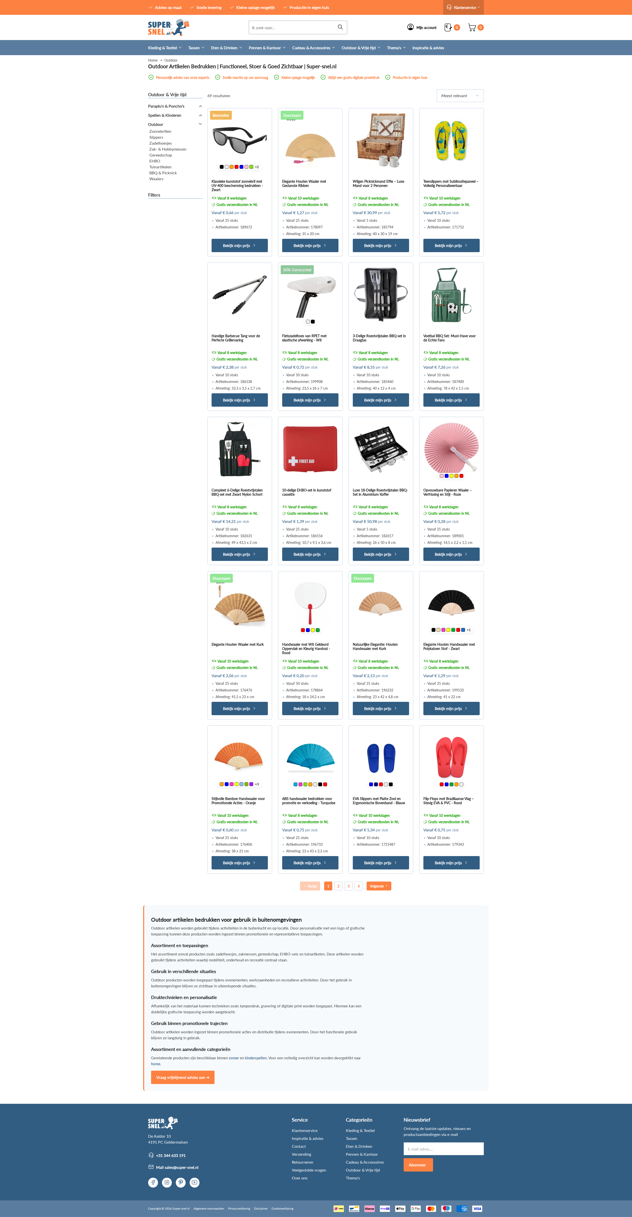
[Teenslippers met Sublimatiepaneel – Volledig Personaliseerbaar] (451, 140)
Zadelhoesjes (160, 143)
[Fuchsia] (443, 630)
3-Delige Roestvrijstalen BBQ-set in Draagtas (379, 338)
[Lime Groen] (251, 167)
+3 (257, 784)
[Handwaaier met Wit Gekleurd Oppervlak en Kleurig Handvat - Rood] (310, 603)
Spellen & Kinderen (164, 115)
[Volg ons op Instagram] (167, 1183)
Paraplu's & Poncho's (166, 106)
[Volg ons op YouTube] (194, 1183)
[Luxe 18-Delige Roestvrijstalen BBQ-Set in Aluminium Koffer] (381, 449)
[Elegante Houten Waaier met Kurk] (240, 603)
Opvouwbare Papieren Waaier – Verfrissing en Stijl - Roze (447, 492)
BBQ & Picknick (163, 172)
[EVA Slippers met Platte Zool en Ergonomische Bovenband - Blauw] (381, 758)
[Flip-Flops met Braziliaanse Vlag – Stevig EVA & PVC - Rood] (451, 758)
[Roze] (246, 167)
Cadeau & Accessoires (311, 47)
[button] (463, 7)
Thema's (394, 47)
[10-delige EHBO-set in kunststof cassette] (310, 449)
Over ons (300, 1177)
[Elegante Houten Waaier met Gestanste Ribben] (310, 140)
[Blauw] (241, 167)
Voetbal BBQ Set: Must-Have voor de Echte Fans (449, 338)
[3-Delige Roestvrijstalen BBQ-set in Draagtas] (381, 295)
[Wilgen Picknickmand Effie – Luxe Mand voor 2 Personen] (381, 140)
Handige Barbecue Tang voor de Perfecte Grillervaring (236, 338)
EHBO (154, 160)
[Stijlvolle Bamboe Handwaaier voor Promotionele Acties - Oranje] (240, 758)
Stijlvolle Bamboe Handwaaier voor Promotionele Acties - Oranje (238, 801)
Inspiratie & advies (428, 47)
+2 (257, 167)
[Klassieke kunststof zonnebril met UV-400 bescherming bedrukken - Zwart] (240, 140)
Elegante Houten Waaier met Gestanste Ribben (304, 183)
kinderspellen (256, 1058)
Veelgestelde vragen (309, 1170)
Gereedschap (160, 155)
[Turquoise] (295, 784)
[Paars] (251, 784)
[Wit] (227, 167)
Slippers (156, 137)
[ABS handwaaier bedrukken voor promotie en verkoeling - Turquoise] (310, 758)
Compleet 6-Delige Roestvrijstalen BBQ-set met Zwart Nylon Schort (237, 492)
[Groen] (318, 630)
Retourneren (302, 1162)
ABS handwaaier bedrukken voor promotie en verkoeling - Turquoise (308, 801)
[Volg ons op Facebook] (153, 1183)
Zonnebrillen (160, 131)
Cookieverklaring (282, 1208)
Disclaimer (261, 1208)
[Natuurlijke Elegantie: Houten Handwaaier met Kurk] (381, 603)
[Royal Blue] (463, 630)
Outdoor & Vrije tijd (359, 47)
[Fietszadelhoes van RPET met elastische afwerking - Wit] (310, 295)
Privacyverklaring (239, 1208)
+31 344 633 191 (171, 1155)
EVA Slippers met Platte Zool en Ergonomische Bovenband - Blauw (379, 801)
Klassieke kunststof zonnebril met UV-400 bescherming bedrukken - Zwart (237, 185)
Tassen (194, 47)
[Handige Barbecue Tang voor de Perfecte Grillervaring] (240, 295)
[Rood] (236, 167)
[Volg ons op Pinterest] (181, 1183)
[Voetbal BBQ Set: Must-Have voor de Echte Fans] (451, 295)
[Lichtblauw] (241, 784)
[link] (168, 27)
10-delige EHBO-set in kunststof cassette (306, 492)
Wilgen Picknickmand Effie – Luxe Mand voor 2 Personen (378, 183)
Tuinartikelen (160, 166)
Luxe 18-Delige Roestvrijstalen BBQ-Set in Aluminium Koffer (380, 492)
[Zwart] (222, 167)
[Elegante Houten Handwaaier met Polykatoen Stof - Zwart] (451, 603)
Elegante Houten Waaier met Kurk (238, 644)
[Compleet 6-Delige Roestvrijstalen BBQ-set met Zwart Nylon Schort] (240, 449)
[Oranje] (232, 167)
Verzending (301, 1154)
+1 (469, 630)
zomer (234, 1058)
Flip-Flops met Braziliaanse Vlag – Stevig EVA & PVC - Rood (448, 801)
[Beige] (438, 630)
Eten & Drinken (224, 47)
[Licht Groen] (246, 784)
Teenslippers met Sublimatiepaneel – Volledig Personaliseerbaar (450, 183)
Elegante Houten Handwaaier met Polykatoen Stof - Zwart (449, 646)
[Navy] (376, 784)
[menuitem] (168, 47)
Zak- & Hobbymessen (167, 149)
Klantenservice (304, 1130)
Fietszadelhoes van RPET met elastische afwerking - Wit (304, 338)
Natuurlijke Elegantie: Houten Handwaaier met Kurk (375, 646)
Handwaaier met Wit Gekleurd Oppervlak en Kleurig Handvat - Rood (306, 648)
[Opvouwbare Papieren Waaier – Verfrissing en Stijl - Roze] (451, 449)
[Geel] (452, 476)
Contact (299, 1146)
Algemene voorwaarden (209, 1208)
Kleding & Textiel (162, 47)
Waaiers (156, 178)
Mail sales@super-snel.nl (177, 1167)
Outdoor (155, 124)
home (155, 1064)
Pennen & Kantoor (265, 47)
